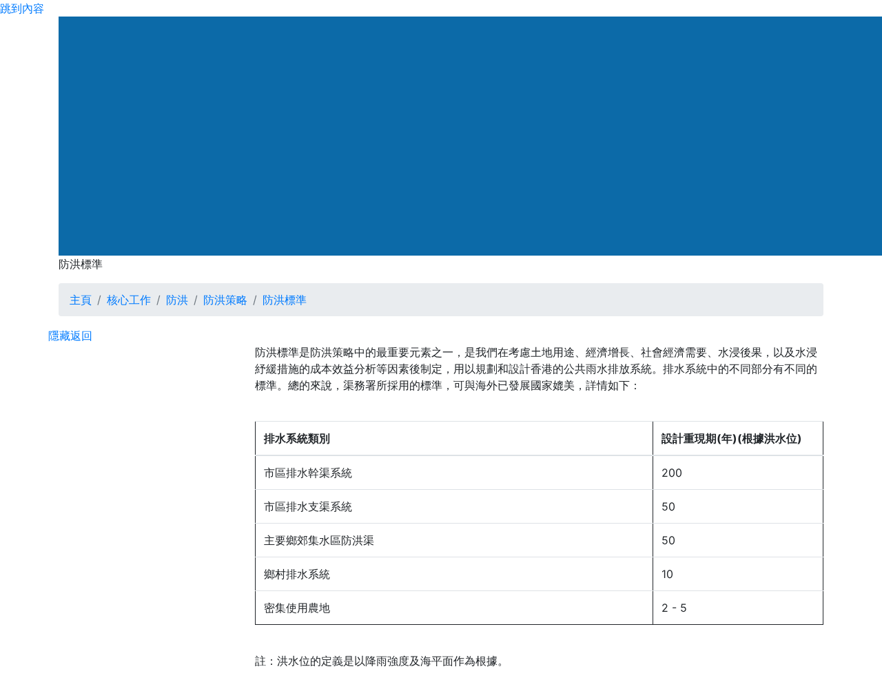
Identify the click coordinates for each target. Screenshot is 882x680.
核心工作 (129, 300)
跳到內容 (22, 8)
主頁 (81, 300)
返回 (81, 335)
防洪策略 (225, 300)
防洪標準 (285, 300)
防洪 (177, 300)
